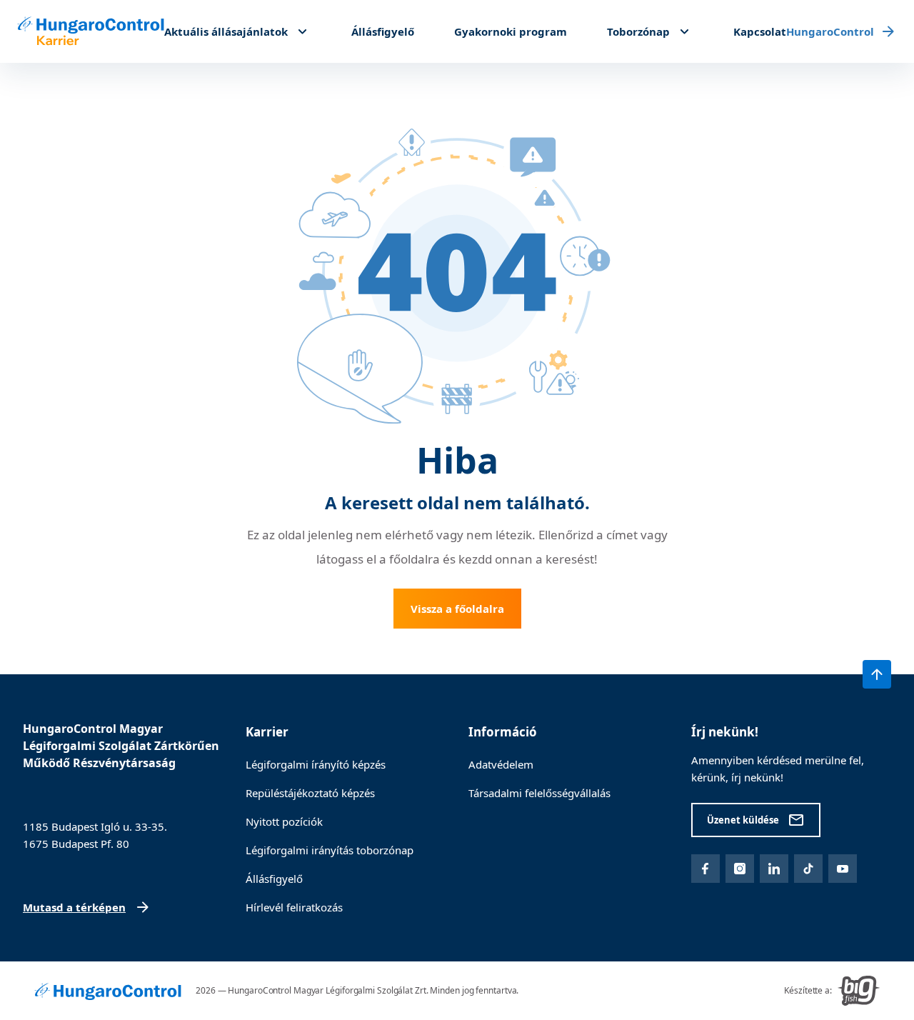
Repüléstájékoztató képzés (310, 793)
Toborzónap (638, 31)
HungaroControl (830, 31)
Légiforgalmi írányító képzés (316, 764)
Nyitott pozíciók (284, 821)
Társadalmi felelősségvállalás (539, 793)
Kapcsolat (759, 31)
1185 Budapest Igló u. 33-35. (95, 826)
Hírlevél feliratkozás (294, 907)
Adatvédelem (500, 764)
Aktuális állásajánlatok (226, 31)
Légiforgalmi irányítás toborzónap (329, 850)
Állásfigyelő (382, 31)
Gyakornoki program (510, 31)
